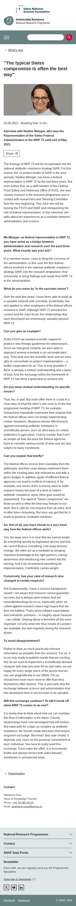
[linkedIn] (21, 887)
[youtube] (14, 887)
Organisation (16, 773)
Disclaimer (9, 900)
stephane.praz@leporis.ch (27, 806)
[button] (6, 37)
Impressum (24, 900)
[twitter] (6, 887)
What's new (15, 50)
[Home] (38, 20)
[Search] (69, 37)
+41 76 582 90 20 (23, 802)
